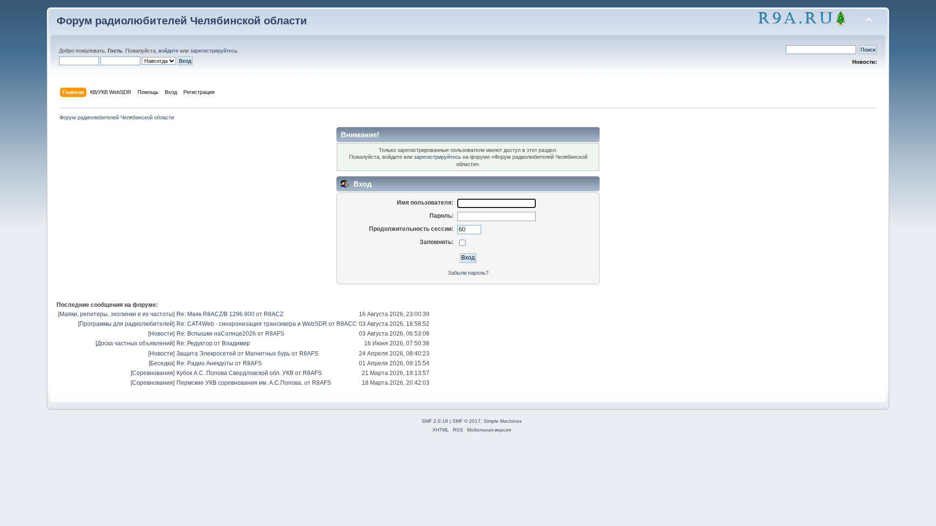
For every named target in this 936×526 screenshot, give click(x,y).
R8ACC (346, 323)
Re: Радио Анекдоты (205, 363)
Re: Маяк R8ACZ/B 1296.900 (215, 314)
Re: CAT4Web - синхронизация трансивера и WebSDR (251, 323)
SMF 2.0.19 (435, 421)
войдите (168, 51)
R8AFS (274, 333)
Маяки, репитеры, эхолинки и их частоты (116, 314)
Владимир (236, 343)
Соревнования (152, 373)
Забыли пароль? (468, 273)
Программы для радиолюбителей (126, 323)
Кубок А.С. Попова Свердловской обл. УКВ (234, 373)
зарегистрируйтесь (213, 51)
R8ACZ (273, 314)
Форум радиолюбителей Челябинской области (182, 21)
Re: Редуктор (194, 343)
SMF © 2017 (466, 421)
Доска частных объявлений (135, 343)
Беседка (161, 363)
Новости (161, 333)
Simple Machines (503, 421)
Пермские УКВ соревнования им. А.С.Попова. (239, 382)
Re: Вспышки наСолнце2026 (216, 333)
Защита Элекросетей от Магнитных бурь (233, 353)
